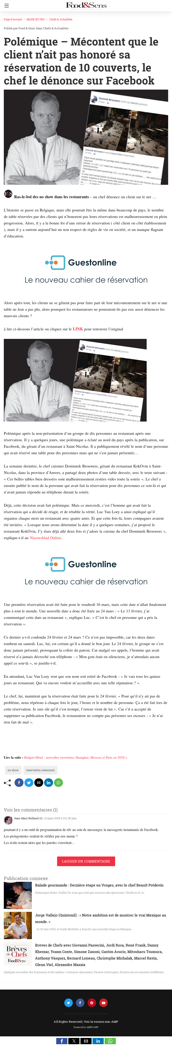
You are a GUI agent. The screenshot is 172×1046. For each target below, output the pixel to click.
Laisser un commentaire (86, 861)
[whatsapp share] (58, 782)
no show (13, 770)
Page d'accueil (13, 19)
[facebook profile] (80, 1003)
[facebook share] (19, 782)
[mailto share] (38, 782)
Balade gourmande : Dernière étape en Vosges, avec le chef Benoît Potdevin (99, 885)
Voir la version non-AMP (101, 1022)
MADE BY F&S (36, 19)
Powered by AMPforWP (86, 1027)
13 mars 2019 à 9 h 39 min (60, 818)
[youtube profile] (103, 1003)
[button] (61, 1041)
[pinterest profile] (92, 1003)
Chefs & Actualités (60, 19)
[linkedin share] (48, 782)
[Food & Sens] (86, 4)
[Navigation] (5, 5)
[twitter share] (28, 782)
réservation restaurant (40, 770)
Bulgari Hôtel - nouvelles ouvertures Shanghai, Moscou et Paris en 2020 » (75, 757)
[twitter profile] (68, 1003)
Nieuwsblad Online (45, 537)
